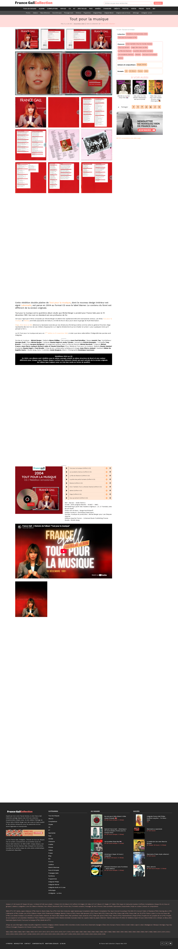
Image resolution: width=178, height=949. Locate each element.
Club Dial (60, 911)
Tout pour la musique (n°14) (127, 37)
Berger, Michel (141, 64)
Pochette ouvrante (78, 906)
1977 (64, 932)
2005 (16, 934)
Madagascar (148, 925)
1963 (7, 932)
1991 (122, 932)
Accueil (119, 29)
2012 (46, 934)
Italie (132, 925)
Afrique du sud (10, 925)
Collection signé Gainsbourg (72, 911)
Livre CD (28, 906)
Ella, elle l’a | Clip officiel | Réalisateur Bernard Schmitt (139, 97)
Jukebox (14, 906)
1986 (101, 932)
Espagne (98, 925)
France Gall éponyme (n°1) (84, 913)
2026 (103, 934)
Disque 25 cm (159, 904)
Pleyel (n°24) (137, 915)
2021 (82, 934)
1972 (44, 932)
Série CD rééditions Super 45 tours (133, 918)
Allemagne (19, 925)
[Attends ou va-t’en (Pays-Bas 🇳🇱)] (124, 87)
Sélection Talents (105, 918)
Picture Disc (67, 906)
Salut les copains (83, 918)
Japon (137, 925)
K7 (93, 904)
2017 (66, 934)
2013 (50, 934)
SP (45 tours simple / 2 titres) (114, 820)
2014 (54, 934)
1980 (77, 932)
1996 (142, 932)
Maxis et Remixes (37, 906)
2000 (159, 932)
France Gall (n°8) (122, 913)
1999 (154, 932)
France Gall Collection (108, 24)
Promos (100, 906)
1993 (130, 932)
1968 (28, 932)
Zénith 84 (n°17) (46, 920)
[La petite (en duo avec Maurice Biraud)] (139, 845)
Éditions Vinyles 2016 (38, 913)
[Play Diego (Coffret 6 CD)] (67, 494)
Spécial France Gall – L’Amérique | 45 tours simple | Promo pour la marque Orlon (115, 830)
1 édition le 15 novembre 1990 (56, 333)
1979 (73, 932)
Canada (61, 925)
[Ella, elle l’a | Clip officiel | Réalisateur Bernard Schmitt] (140, 87)
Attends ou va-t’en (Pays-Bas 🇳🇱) (123, 96)
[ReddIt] (155, 107)
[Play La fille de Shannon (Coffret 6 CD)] (67, 476)
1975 (56, 932)
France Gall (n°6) (111, 913)
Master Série (64, 915)
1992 (126, 932)
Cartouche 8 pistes (132, 904)
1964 (11, 932)
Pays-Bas (169, 925)
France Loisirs (150, 913)
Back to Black (40, 911)
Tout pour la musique (60, 302)
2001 (163, 932)
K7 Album (98, 904)
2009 (34, 934)
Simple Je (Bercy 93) (164, 918)
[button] (27, 39)
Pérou (8, 927)
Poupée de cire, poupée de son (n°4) (153, 915)
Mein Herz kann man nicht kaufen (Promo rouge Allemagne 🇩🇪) (156, 98)
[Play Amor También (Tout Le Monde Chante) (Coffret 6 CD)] (67, 487)
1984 (93, 932)
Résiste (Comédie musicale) (68, 918)
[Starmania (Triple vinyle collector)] (139, 858)
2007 (25, 934)
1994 (134, 932)
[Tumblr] (159, 107)
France (140, 71)
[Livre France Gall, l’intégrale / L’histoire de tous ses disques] (25, 833)
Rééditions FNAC (33, 918)
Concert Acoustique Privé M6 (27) (125, 911)
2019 (74, 934)
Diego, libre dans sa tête (23, 325)
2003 (7, 934)
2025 (99, 934)
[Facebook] (133, 107)
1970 (36, 932)
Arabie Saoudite (29, 925)
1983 (89, 932)
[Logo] (57, 2)
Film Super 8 (121, 904)
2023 (91, 934)
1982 (85, 932)
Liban (142, 925)
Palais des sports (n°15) (100, 915)
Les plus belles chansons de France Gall (46, 915)
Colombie (72, 925)
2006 (20, 934)
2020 (78, 934)
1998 (150, 932)
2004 (146, 71)
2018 (70, 934)
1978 (68, 932)
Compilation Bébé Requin (90, 911)
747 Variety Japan (19, 911)
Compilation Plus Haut (107, 911)
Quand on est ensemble (18, 918)
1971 (40, 932)
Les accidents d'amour (125, 54)
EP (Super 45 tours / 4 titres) (114, 857)
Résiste (26, 321)
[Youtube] (170, 943)
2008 (29, 934)
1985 (97, 932)
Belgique (50, 925)
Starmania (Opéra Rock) (13, 920)
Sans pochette (108, 906)
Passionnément (127, 915)
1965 (15, 932)
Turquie (45, 927)
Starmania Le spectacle (154, 829)
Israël (128, 925)
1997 (146, 932)
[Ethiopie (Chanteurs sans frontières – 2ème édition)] (96, 870)
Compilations (149, 904)
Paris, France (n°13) (115, 915)
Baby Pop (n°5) (51, 911)
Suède (34, 927)
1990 (118, 932)
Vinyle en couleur (136, 906)
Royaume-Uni (22, 927)
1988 (109, 932)
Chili (66, 925)
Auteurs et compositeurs (150, 906)
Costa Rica (84, 925)
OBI (61, 906)
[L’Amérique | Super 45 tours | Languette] (96, 858)
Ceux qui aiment (123, 47)
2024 (95, 934)
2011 (42, 934)
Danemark (92, 925)
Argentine (38, 925)
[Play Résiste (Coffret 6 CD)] (67, 483)
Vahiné (120, 58)
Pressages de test (90, 906)
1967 (23, 932)
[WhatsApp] (146, 107)
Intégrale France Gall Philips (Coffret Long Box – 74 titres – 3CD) (157, 818)
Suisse (40, 927)
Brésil (56, 925)
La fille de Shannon (124, 51)
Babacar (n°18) (30, 911)
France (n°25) (70, 913)
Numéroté (56, 906)
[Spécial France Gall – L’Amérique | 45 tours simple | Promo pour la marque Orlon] (96, 833)
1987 (105, 932)
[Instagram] (166, 943)
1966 (19, 932)
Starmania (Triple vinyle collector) (158, 854)
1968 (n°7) (9, 911)
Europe (112, 925)
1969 (32, 932)
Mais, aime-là (151, 866)
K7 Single (105, 904)
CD (126, 71)
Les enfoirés (28, 915)
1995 (138, 932)
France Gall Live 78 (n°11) (137, 913)
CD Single (81, 904)
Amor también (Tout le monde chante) (139, 44)
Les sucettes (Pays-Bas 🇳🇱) (113, 841)
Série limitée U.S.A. (151, 918)
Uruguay (51, 927)
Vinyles (8, 904)
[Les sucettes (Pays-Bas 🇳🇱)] (96, 845)
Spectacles (117, 906)
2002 (167, 932)
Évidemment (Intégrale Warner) (55, 913)
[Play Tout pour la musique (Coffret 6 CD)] (67, 468)
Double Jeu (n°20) (25, 913)
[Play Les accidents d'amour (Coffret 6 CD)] (67, 472)
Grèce (123, 925)
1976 (60, 932)
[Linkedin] (151, 107)
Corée (78, 925)
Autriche (44, 925)
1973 (48, 932)
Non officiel (48, 906)
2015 (58, 934)
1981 (81, 932)
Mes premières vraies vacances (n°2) (80, 915)
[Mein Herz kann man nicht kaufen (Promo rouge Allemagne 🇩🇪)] (156, 87)
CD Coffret (73, 904)
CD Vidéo (88, 904)
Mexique (156, 925)
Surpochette (126, 906)
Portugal (14, 927)
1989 (113, 932)
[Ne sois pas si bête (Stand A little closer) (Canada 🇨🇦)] (96, 820)
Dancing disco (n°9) (165, 911)
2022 (86, 934)
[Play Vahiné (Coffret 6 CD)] (67, 490)
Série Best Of (117, 918)
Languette (22, 906)
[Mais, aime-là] (139, 870)
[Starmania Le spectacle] (139, 833)
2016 (62, 934)
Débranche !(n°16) (12, 913)
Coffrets (141, 904)
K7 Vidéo (112, 904)
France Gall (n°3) (99, 913)
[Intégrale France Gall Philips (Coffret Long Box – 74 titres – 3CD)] (139, 820)
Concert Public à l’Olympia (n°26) (147, 911)
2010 (38, 934)
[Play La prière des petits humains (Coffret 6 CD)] (67, 479)
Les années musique (17, 915)
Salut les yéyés (94, 918)
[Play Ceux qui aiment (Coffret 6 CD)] (67, 498)
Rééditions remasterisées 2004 (137, 34)
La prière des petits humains (142, 51)
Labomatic (26, 305)
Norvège (162, 925)
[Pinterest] (142, 107)
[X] (138, 107)
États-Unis (106, 925)
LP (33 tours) (151, 830)
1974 (52, 932)
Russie (29, 927)
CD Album (132, 71)
